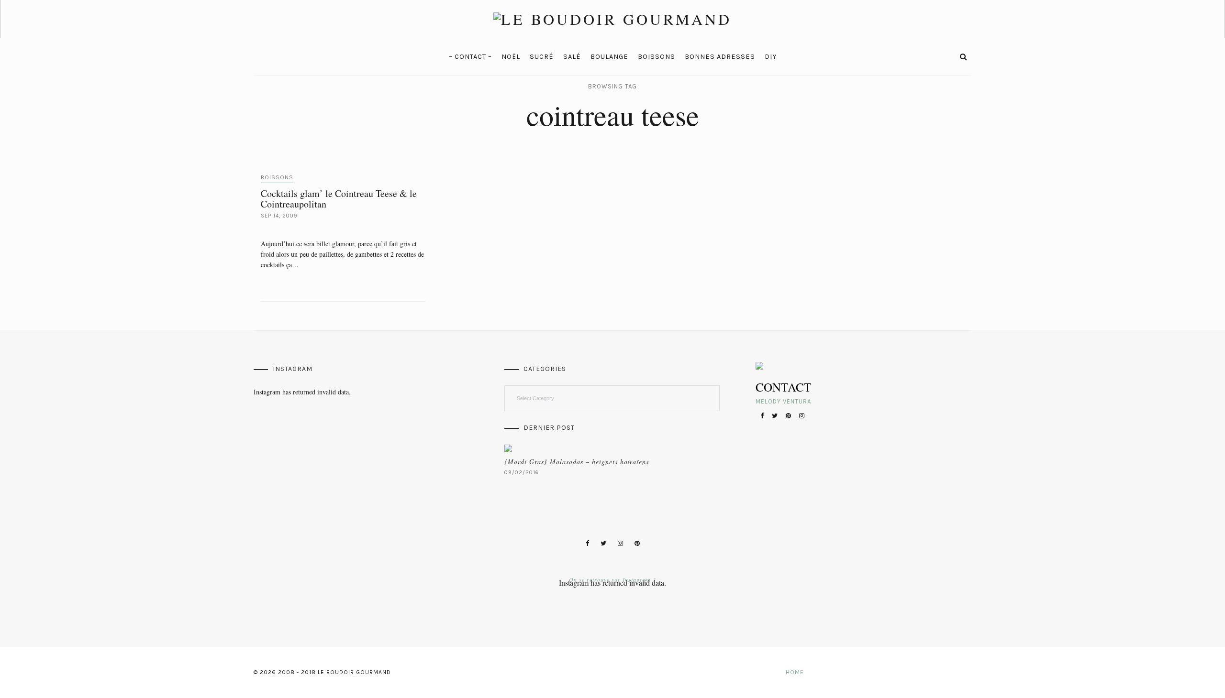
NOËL (510, 57)
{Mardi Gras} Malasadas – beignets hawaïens (576, 462)
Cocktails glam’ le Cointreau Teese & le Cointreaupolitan (339, 198)
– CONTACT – (470, 57)
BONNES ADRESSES (720, 57)
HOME (795, 672)
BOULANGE (609, 57)
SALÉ (572, 57)
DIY (771, 57)
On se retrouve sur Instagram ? (612, 579)
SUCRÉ (542, 57)
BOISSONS (656, 57)
